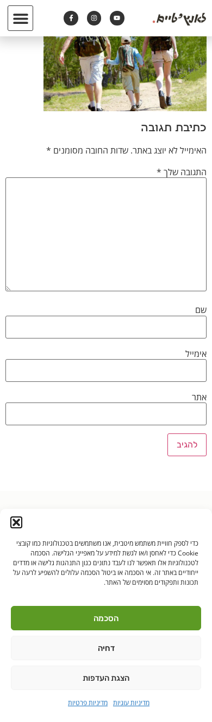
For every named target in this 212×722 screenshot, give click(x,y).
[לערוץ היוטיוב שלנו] (117, 18)
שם (201, 309)
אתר (199, 397)
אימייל (196, 353)
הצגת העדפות (106, 678)
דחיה (106, 648)
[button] (16, 522)
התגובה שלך (182, 172)
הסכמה (106, 618)
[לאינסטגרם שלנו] (94, 18)
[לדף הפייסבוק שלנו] (71, 18)
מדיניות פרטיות (88, 702)
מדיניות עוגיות (131, 702)
